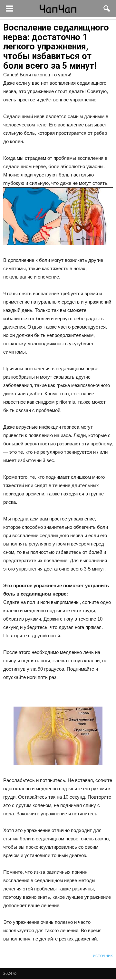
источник (103, 955)
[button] (107, 8)
